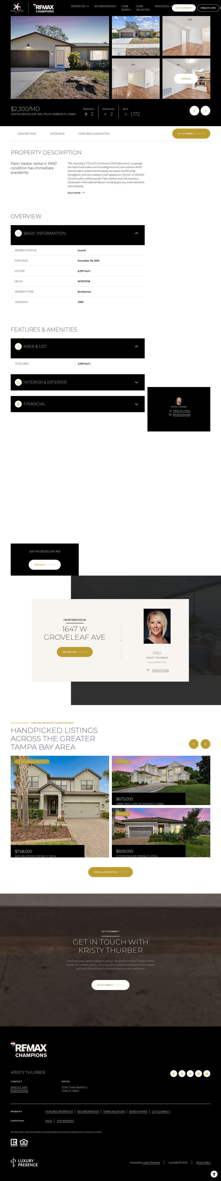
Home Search (126, 8)
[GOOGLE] (198, 1073)
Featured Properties (59, 1111)
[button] (191, 134)
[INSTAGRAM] (182, 1073)
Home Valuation (143, 8)
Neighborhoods (105, 6)
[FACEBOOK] (173, 1073)
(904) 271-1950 (208, 8)
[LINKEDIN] (190, 1073)
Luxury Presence (151, 1162)
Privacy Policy (203, 1162)
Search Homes (138, 1111)
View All (186, 78)
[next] (205, 744)
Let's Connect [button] (184, 8)
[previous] (194, 744)
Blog (49, 1120)
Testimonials (65, 1120)
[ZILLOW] (206, 1073)
